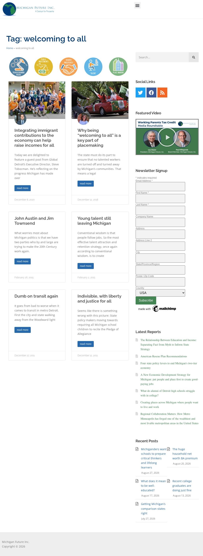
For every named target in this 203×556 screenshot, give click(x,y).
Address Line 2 (144, 240)
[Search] (194, 57)
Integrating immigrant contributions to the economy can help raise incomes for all (36, 138)
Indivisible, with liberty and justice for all (99, 299)
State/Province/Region (148, 264)
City (138, 252)
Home (9, 48)
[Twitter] (141, 92)
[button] (137, 5)
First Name (142, 193)
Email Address (144, 181)
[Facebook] (151, 92)
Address (140, 228)
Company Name (144, 216)
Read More (22, 188)
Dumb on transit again (36, 296)
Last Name (142, 204)
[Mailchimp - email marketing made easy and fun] (157, 312)
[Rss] (162, 92)
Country (140, 288)
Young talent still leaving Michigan (94, 221)
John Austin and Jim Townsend (34, 221)
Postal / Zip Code (145, 276)
